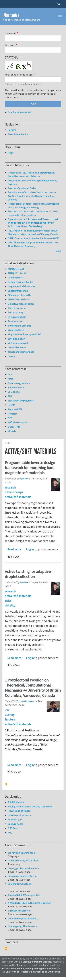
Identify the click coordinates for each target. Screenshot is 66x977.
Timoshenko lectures (19, 325)
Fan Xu (23, 478)
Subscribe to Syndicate (6, 948)
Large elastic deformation (22, 286)
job (7, 710)
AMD (10, 378)
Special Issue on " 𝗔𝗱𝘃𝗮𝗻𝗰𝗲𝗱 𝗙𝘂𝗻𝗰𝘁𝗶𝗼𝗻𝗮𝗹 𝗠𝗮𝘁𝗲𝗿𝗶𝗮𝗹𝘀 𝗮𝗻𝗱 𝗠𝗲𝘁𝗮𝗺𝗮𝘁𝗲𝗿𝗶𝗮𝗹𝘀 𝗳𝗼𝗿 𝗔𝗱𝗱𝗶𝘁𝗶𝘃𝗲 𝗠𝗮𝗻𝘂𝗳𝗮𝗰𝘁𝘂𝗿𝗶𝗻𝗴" (33, 222)
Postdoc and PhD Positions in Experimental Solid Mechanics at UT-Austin (31, 174)
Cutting (9, 715)
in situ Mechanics (17, 347)
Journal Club (15, 819)
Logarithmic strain (18, 290)
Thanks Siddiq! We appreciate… (25, 895)
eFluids (12, 431)
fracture (10, 719)
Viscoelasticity (16, 330)
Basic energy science (19, 383)
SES (10, 418)
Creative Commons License (37, 961)
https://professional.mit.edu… (24, 868)
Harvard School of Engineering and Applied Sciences (29, 968)
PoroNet (12, 413)
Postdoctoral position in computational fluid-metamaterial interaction (33, 213)
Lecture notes (15, 823)
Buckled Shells (16, 387)
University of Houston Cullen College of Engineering (33, 971)
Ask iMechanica (16, 802)
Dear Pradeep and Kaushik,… (24, 918)
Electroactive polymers (21, 400)
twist (8, 600)
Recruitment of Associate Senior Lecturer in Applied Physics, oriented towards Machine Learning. (32, 196)
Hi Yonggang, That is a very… (23, 926)
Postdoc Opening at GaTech (23, 188)
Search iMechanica (18, 134)
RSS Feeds (13, 828)
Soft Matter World (17, 422)
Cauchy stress (15, 277)
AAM (10, 374)
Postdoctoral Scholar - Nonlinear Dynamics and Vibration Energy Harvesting (33, 205)
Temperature (15, 321)
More (58, 251)
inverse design (14, 492)
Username (10, 33)
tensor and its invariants (21, 351)
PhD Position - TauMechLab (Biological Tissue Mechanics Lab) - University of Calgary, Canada (33, 232)
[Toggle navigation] (60, 15)
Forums (12, 130)
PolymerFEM (15, 409)
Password (10, 45)
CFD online (14, 391)
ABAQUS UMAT (16, 269)
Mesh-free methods (18, 299)
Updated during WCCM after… (24, 860)
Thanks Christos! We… (20, 910)
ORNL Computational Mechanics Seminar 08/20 (33, 238)
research (10, 487)
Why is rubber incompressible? (24, 334)
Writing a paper (16, 338)
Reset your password (19, 112)
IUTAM (11, 405)
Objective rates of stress (21, 303)
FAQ (10, 832)
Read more (14, 549)
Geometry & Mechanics (20, 282)
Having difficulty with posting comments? (31, 806)
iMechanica (11, 15)
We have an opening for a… (22, 852)
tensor (11, 356)
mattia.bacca (26, 701)
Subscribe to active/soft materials (6, 784)
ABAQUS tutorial (17, 273)
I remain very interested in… (23, 876)
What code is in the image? (19, 74)
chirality (10, 605)
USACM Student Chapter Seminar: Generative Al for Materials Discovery (33, 244)
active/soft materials (18, 497)
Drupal (19, 965)
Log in (30, 549)
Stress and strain (17, 317)
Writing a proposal (18, 343)
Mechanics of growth (19, 295)
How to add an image (19, 810)
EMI (10, 396)
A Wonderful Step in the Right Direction (29, 903)
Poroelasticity (15, 312)
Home (8, 442)
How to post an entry (19, 815)
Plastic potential (17, 308)
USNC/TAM (14, 426)
